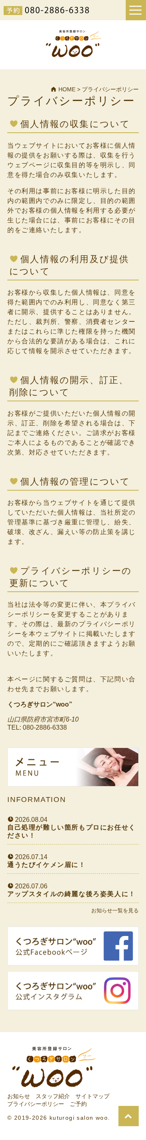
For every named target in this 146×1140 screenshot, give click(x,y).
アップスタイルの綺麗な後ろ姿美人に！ (71, 893)
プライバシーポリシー (35, 1104)
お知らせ (18, 1096)
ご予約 (78, 1104)
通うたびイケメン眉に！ (46, 864)
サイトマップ (92, 1096)
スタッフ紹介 (53, 1096)
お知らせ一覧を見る (115, 910)
